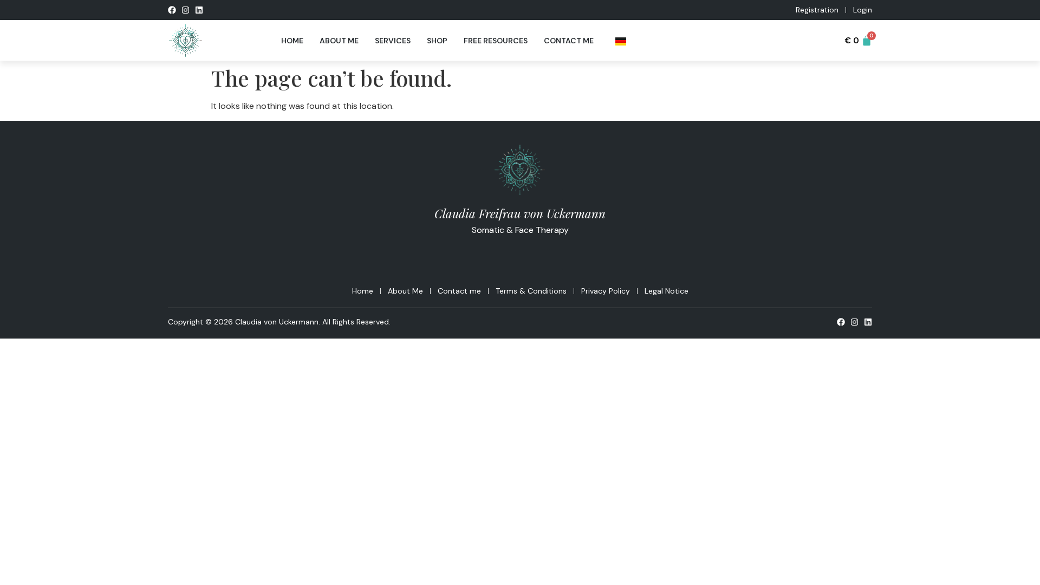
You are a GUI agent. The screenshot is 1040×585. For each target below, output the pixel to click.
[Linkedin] (199, 10)
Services (393, 41)
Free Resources (496, 41)
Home (292, 41)
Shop (437, 41)
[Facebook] (172, 10)
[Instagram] (185, 10)
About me (339, 41)
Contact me (569, 41)
